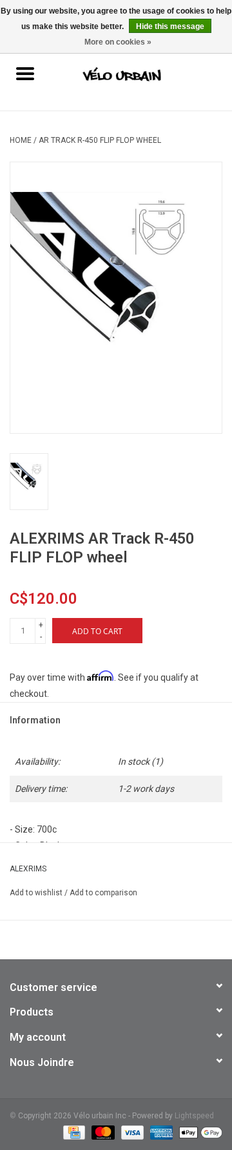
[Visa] (131, 1131)
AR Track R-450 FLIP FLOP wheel (100, 140)
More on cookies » (117, 42)
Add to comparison (103, 892)
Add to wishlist (37, 892)
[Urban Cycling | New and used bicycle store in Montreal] (141, 75)
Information (35, 720)
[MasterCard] (101, 1131)
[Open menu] (25, 73)
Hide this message (170, 26)
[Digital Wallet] (198, 1131)
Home (21, 140)
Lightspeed (194, 1115)
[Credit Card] (73, 1131)
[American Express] (160, 1131)
